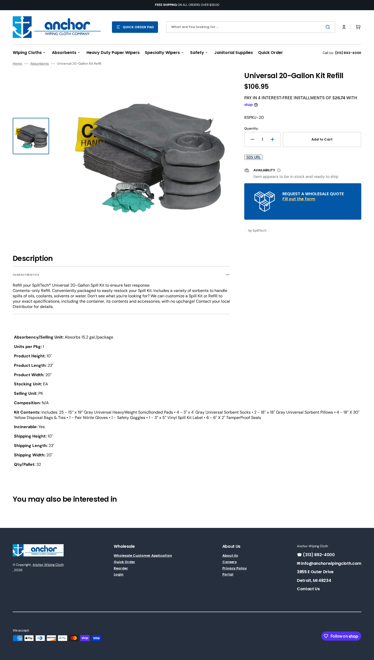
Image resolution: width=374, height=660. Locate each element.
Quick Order (124, 561)
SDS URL (253, 157)
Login (118, 574)
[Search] (328, 27)
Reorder (121, 568)
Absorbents (39, 64)
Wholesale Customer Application (143, 556)
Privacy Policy (234, 568)
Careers (229, 561)
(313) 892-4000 (348, 52)
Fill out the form (298, 199)
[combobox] (250, 27)
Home (17, 64)
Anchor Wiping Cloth (48, 565)
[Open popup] (278, 170)
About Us (230, 556)
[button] (344, 27)
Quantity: (251, 129)
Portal (227, 574)
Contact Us (308, 589)
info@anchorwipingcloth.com (330, 563)
